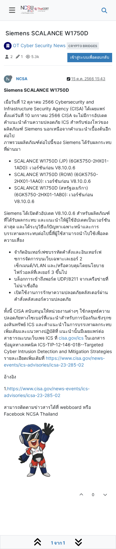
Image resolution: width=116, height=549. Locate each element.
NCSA (21, 78)
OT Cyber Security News (39, 45)
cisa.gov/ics (71, 338)
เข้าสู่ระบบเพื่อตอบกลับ (89, 57)
